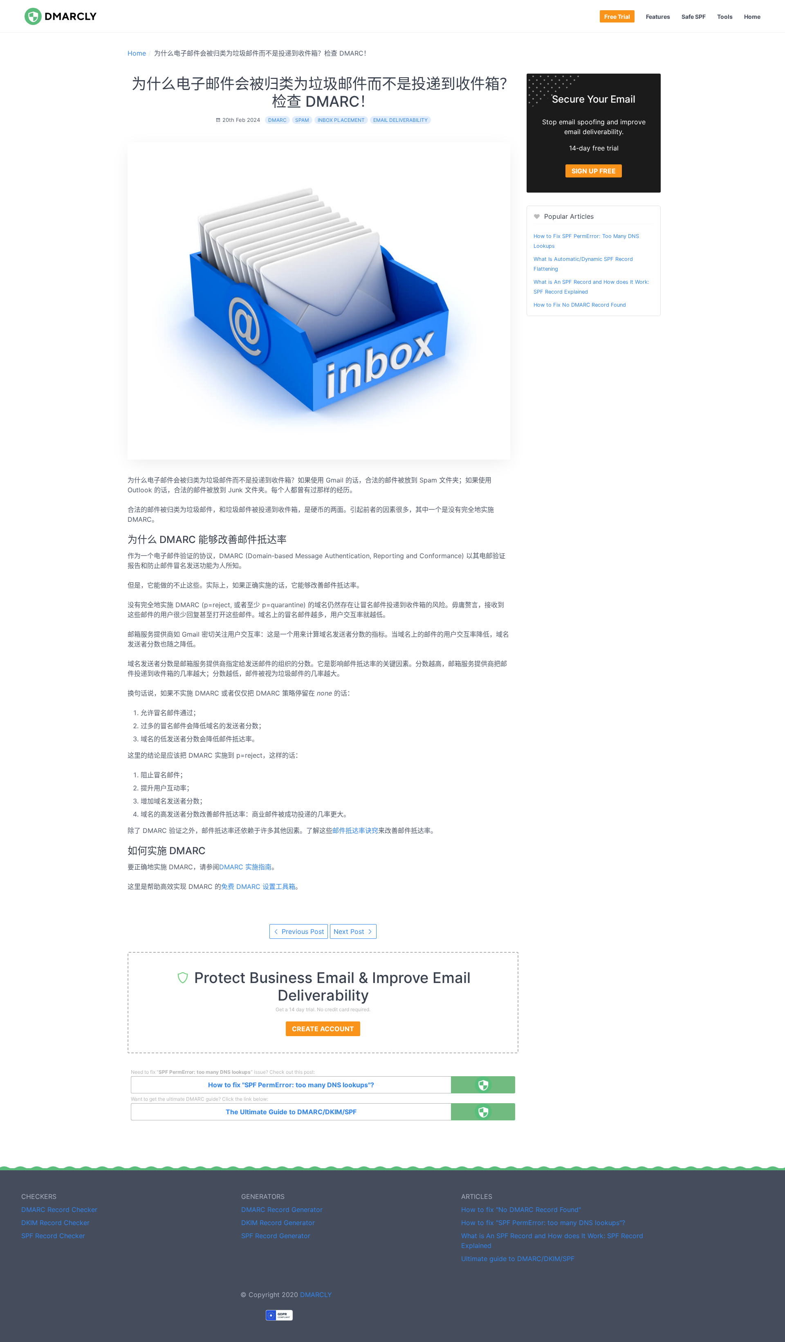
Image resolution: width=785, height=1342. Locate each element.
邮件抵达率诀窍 (355, 830)
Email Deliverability (400, 120)
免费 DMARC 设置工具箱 (258, 886)
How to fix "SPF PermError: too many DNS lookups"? (291, 1085)
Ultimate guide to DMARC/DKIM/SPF (517, 1258)
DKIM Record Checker (55, 1223)
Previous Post (302, 931)
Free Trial (617, 16)
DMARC (277, 120)
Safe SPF (694, 16)
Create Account (323, 1029)
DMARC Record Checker (59, 1209)
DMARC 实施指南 (245, 867)
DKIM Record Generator (278, 1223)
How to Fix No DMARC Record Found (580, 305)
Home (752, 16)
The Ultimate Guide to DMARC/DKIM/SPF (291, 1112)
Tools (725, 16)
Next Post (350, 931)
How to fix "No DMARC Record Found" (521, 1209)
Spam (302, 120)
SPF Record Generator (275, 1236)
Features (658, 16)
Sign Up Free (594, 171)
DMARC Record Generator (282, 1209)
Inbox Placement (341, 120)
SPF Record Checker (53, 1236)
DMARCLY (316, 1294)
